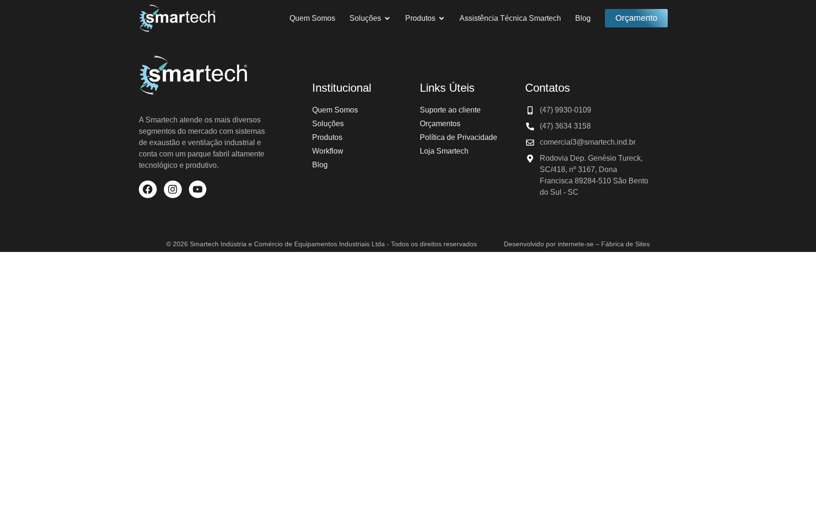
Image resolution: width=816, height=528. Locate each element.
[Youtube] (198, 190)
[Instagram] (173, 190)
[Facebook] (148, 190)
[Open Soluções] (387, 18)
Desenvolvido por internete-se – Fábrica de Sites (577, 244)
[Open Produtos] (441, 18)
